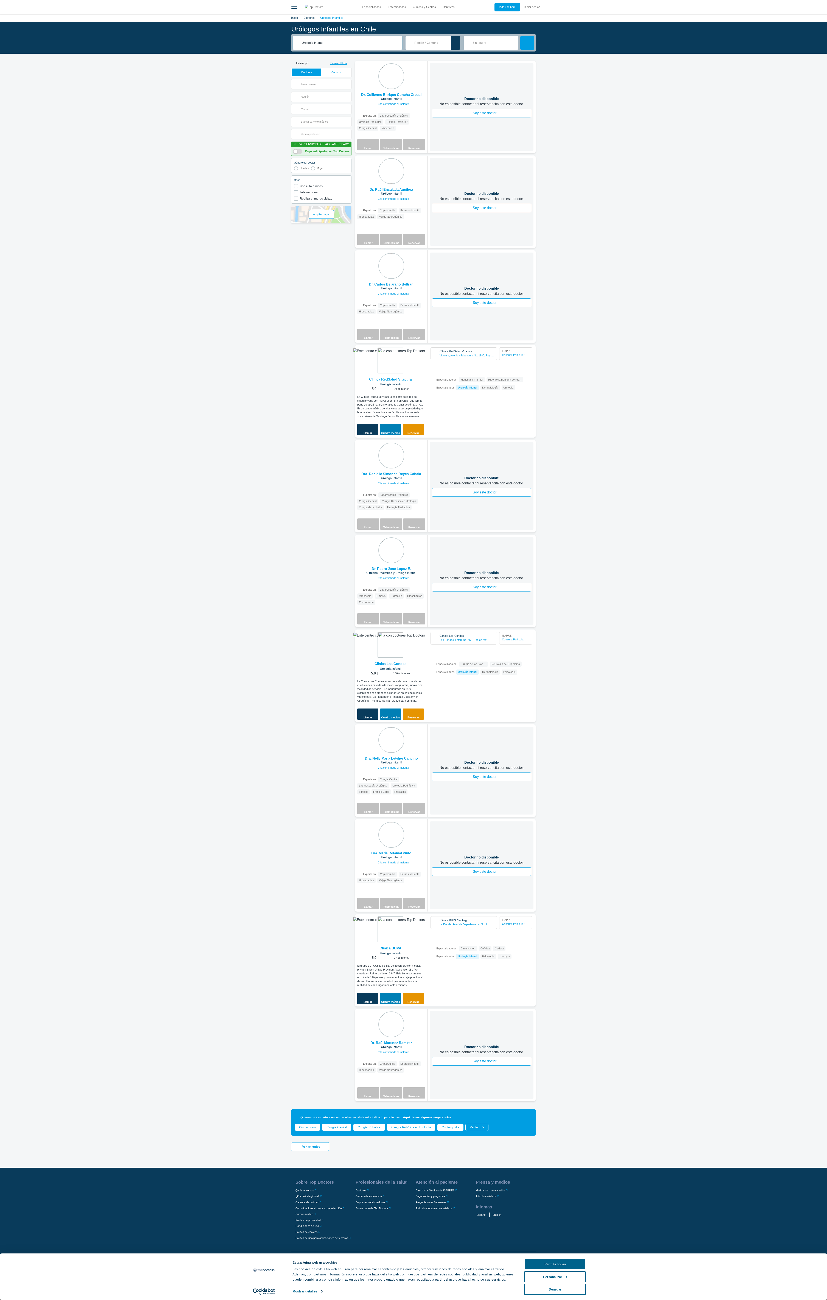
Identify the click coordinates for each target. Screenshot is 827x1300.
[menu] (294, 7)
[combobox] (350, 43)
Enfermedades (397, 7)
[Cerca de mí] (455, 43)
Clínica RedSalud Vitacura (390, 379)
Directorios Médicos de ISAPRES (435, 1190)
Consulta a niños (311, 186)
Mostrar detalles (304, 1291)
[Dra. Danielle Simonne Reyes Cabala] (391, 455)
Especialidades (371, 7)
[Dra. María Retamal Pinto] (391, 835)
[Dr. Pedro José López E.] (391, 550)
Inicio (294, 17)
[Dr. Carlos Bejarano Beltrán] (391, 266)
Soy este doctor (484, 113)
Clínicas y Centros (424, 7)
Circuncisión (307, 1127)
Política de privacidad (308, 1220)
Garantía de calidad (307, 1202)
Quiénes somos (304, 1190)
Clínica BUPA (390, 948)
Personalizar (552, 1277)
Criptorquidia (450, 1127)
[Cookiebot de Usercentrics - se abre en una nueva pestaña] (264, 1291)
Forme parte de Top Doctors (372, 1208)
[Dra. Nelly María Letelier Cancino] (391, 740)
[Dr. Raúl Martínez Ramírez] (391, 1024)
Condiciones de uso (307, 1226)
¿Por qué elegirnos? (307, 1196)
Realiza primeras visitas (316, 198)
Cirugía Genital (336, 1127)
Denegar (555, 1289)
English (497, 1214)
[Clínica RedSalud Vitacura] (390, 360)
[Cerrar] (527, 1117)
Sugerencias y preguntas (430, 1196)
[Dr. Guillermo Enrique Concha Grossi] (391, 76)
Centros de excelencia (369, 1196)
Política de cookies (306, 1232)
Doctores (309, 17)
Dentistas (449, 7)
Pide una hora (507, 7)
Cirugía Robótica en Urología (411, 1127)
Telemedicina (309, 192)
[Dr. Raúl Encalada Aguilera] (391, 171)
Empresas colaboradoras (370, 1202)
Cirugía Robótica (369, 1127)
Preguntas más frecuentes (431, 1202)
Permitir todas (555, 1264)
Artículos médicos (486, 1196)
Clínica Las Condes (390, 664)
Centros (336, 72)
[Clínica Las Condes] (390, 645)
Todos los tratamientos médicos (434, 1208)
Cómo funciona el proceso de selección (318, 1208)
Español (481, 1214)
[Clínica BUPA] (390, 929)
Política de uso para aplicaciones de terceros (321, 1238)
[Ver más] (422, 70)
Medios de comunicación (490, 1190)
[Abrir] (348, 84)
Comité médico (304, 1214)
